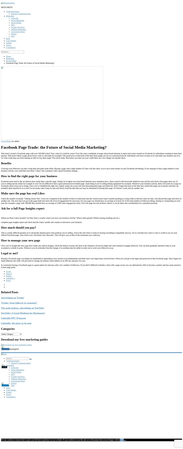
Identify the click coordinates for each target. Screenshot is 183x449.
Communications (12, 11)
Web (13, 36)
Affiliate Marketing (18, 29)
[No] (125, 440)
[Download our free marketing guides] (16, 345)
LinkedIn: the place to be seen (16, 323)
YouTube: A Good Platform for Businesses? (23, 313)
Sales (8, 38)
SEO (13, 25)
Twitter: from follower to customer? (19, 303)
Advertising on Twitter (12, 297)
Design (14, 34)
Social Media (16, 23)
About (8, 45)
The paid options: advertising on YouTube (22, 308)
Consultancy (11, 47)
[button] (7, 7)
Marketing (10, 16)
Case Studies (11, 41)
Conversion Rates (18, 32)
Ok (122, 440)
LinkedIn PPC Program (13, 318)
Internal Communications (21, 14)
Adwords (14, 18)
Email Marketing (17, 20)
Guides (9, 43)
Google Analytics (18, 27)
